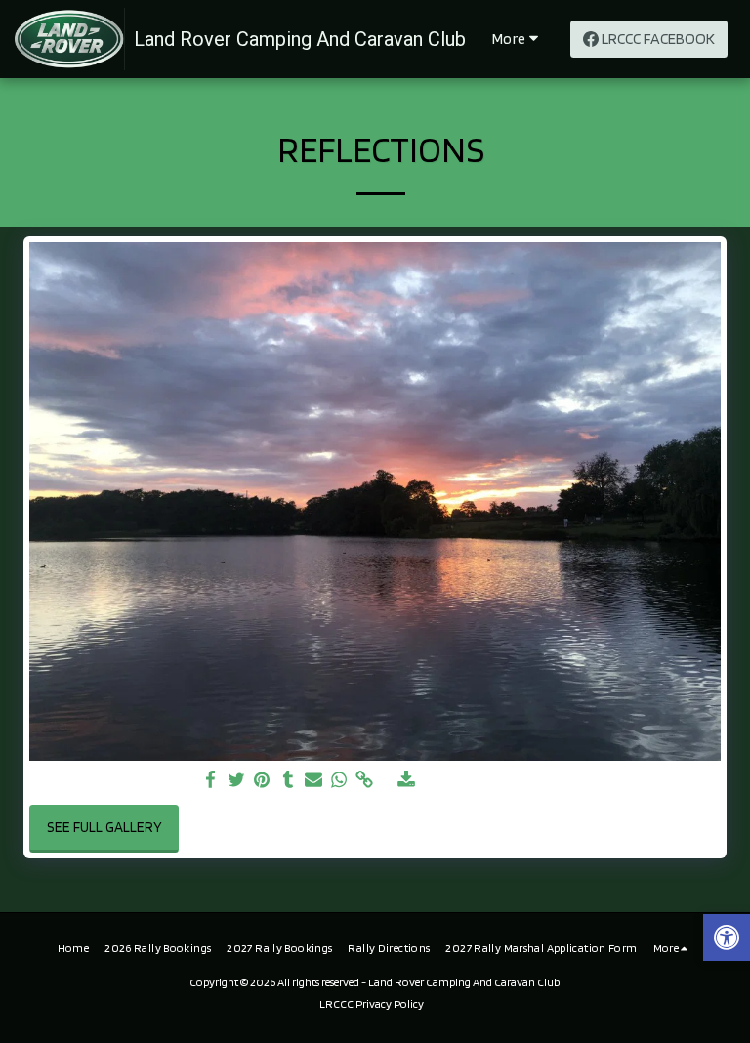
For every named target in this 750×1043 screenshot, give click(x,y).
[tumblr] (287, 780)
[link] (364, 780)
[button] (726, 940)
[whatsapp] (339, 780)
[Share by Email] (314, 780)
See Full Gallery (104, 827)
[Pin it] (262, 780)
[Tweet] (237, 780)
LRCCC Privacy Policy (371, 1003)
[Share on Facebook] (211, 780)
